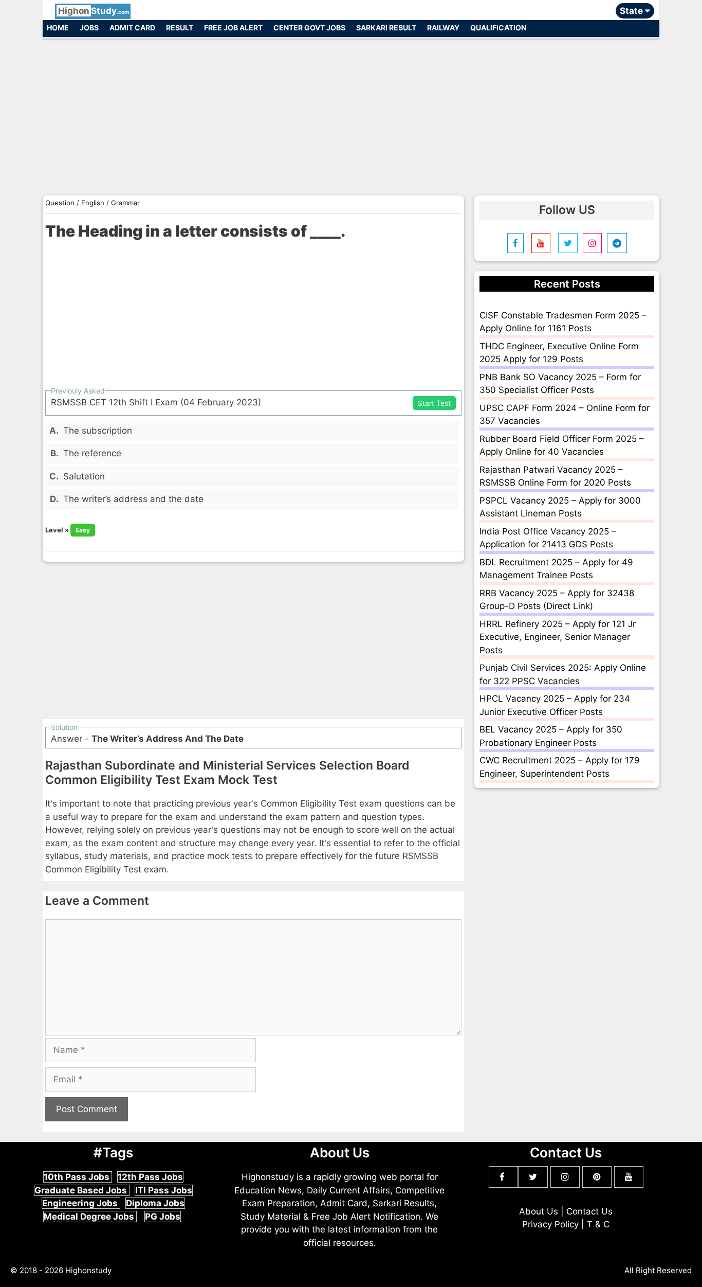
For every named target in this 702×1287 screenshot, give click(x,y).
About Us (538, 1211)
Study (93, 11)
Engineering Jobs (81, 1203)
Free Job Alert (233, 27)
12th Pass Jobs (150, 1177)
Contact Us (589, 1211)
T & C (598, 1224)
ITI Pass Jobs (163, 1190)
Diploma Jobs (155, 1203)
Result (179, 27)
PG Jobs (162, 1216)
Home (58, 27)
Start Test (434, 403)
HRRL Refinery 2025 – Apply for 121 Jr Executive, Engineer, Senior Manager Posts (557, 637)
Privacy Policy (550, 1224)
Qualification (498, 27)
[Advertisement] (351, 112)
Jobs (89, 27)
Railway (443, 27)
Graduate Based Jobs (81, 1190)
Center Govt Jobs (309, 27)
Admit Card (132, 27)
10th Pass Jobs (78, 1177)
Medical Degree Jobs (90, 1216)
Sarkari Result (386, 27)
